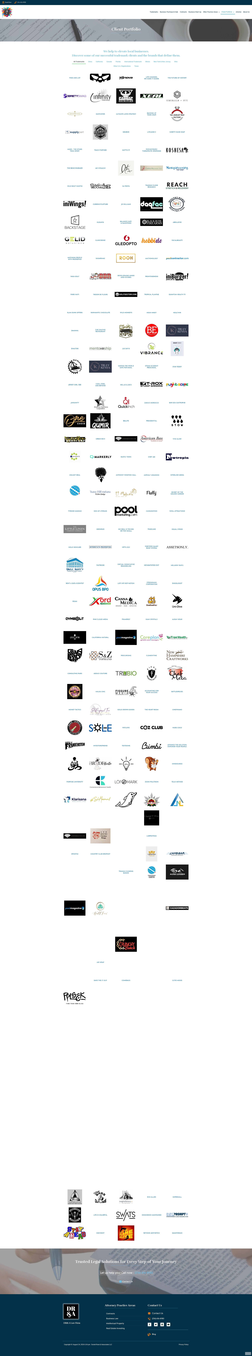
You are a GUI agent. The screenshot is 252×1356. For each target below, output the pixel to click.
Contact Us (127, 1281)
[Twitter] (156, 1324)
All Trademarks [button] (79, 62)
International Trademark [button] (133, 62)
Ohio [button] (175, 62)
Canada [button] (109, 62)
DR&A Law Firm (71, 1323)
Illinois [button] (147, 62)
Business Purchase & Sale (169, 12)
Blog (154, 1334)
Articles (238, 12)
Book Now (8, 2)
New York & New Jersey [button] (162, 62)
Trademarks (154, 12)
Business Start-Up (195, 12)
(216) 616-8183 (144, 1272)
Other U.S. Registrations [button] (122, 66)
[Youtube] (168, 1324)
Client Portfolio (226, 12)
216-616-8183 (21, 2)
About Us (246, 12)
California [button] (99, 62)
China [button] (90, 62)
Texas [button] (136, 66)
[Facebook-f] (149, 1324)
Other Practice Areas (210, 12)
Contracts (183, 12)
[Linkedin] (162, 1324)
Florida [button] (118, 62)
